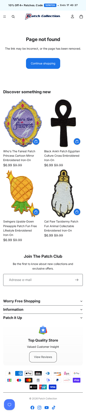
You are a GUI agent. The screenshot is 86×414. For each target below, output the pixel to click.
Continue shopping (43, 63)
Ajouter (39, 141)
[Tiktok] (53, 407)
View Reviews (43, 357)
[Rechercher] (13, 16)
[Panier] (81, 16)
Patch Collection (47, 398)
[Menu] (4, 16)
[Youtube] (46, 407)
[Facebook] (32, 407)
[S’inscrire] (77, 280)
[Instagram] (39, 407)
